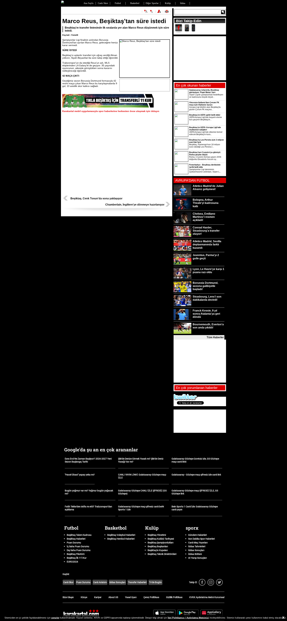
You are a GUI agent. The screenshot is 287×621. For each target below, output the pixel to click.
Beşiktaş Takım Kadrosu (79, 535)
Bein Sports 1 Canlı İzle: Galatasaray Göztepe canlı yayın (195, 508)
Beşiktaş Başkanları (158, 546)
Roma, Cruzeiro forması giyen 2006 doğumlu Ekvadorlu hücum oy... (205, 158)
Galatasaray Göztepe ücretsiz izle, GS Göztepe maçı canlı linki (195, 460)
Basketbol (134, 3)
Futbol (118, 3)
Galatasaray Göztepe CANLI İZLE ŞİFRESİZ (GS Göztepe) (142, 492)
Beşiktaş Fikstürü (76, 554)
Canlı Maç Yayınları (198, 542)
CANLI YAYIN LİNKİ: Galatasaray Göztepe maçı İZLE (142, 476)
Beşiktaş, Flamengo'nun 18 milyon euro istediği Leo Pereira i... (204, 145)
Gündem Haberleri (197, 535)
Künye (84, 597)
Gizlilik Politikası (174, 597)
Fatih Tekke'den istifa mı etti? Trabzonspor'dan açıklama (88, 508)
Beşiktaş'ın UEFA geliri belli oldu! (204, 115)
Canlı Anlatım (100, 582)
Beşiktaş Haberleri (76, 538)
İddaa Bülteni (195, 554)
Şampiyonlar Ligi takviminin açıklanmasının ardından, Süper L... (205, 170)
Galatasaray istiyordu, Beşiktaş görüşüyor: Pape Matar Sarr (204, 91)
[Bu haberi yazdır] (167, 12)
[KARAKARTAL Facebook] (202, 582)
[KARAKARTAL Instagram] (210, 582)
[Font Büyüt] (146, 11)
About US (113, 597)
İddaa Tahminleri (196, 546)
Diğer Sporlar (152, 3)
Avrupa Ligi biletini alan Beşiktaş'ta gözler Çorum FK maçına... (205, 108)
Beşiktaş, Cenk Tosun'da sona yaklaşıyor (96, 198)
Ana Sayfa (88, 3)
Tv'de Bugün (155, 582)
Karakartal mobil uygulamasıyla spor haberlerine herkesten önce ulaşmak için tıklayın (110, 111)
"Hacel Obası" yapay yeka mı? (80, 474)
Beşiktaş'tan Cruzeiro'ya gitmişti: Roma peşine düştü (205, 153)
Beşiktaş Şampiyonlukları (160, 542)
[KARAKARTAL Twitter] (219, 582)
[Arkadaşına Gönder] (159, 12)
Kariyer (97, 597)
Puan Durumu (74, 542)
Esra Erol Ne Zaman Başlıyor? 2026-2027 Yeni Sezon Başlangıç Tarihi (88, 460)
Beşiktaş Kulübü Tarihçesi (161, 538)
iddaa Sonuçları (117, 582)
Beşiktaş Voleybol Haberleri (121, 535)
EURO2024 (72, 561)
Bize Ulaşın (68, 597)
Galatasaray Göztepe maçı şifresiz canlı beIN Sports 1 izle (141, 508)
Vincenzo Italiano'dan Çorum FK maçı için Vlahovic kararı (204, 103)
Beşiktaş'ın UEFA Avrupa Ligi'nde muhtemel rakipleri (205, 128)
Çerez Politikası (151, 597)
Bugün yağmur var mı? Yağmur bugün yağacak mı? (89, 492)
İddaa (182, 3)
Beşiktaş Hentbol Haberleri (121, 538)
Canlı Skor (103, 3)
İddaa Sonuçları (196, 550)
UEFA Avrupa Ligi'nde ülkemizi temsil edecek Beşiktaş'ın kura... (205, 133)
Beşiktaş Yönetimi (157, 535)
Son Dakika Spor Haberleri (201, 538)
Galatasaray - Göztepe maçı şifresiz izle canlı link (196, 474)
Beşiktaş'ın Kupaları (158, 550)
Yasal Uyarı (131, 597)
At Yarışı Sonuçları (197, 558)
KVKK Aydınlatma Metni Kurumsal (206, 597)
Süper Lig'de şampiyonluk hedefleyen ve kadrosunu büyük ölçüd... (206, 96)
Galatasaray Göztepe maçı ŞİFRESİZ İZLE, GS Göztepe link (195, 492)
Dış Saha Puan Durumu (79, 550)
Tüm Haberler (215, 337)
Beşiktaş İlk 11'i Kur (77, 558)
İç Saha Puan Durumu (78, 546)
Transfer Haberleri (137, 582)
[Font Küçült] (151, 11)
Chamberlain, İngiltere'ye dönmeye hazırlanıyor (134, 204)
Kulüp (168, 3)
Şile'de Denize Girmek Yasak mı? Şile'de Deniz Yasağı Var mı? (140, 460)
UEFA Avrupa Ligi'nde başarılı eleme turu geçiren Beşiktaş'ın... (205, 118)
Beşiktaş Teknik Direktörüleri (162, 554)
